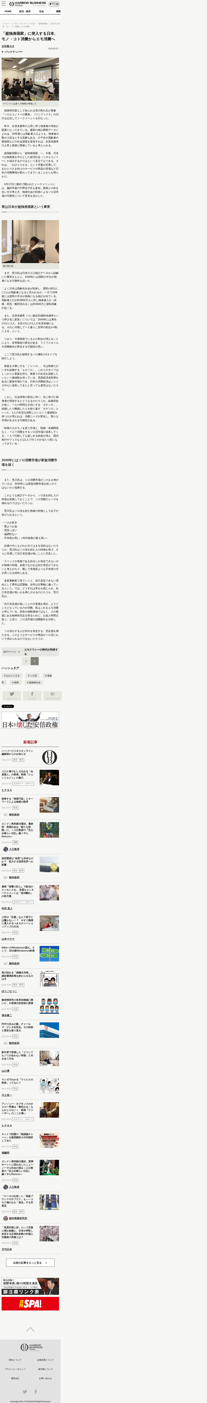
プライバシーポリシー (15, 1369)
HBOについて (15, 1360)
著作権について (45, 1369)
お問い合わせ (45, 1378)
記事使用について (45, 1360)
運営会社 (15, 1378)
